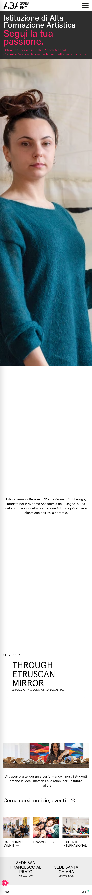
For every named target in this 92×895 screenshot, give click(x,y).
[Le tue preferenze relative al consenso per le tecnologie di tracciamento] (88, 891)
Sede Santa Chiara (66, 869)
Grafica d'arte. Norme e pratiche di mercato (55, 678)
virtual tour (26, 875)
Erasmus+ (41, 841)
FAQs (6, 892)
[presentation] (6, 694)
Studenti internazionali (75, 843)
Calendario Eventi (13, 843)
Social (85, 892)
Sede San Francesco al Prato (25, 867)
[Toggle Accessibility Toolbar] (5, 883)
